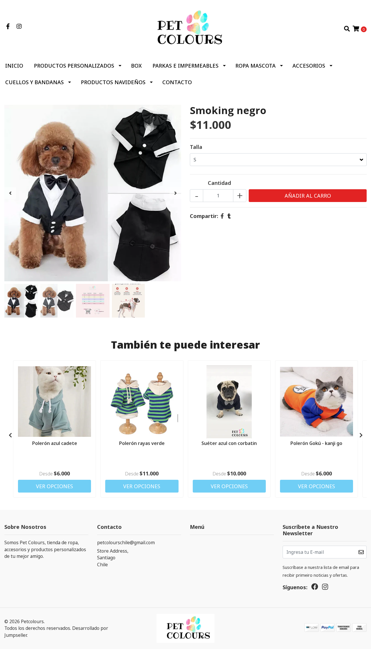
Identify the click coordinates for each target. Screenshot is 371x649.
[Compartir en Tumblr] (229, 215)
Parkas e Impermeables (185, 65)
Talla (196, 146)
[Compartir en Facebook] (222, 215)
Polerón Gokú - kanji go (316, 443)
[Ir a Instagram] (19, 26)
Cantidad (219, 182)
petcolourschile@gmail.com (126, 542)
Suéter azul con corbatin (229, 443)
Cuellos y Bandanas (34, 82)
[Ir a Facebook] (8, 26)
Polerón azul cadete (54, 443)
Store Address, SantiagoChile (112, 558)
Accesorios (308, 65)
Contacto (177, 82)
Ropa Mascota (255, 65)
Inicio (14, 65)
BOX (136, 65)
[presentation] (10, 193)
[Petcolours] (185, 28)
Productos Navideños (113, 82)
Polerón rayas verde (142, 443)
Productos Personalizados (74, 65)
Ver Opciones (54, 486)
